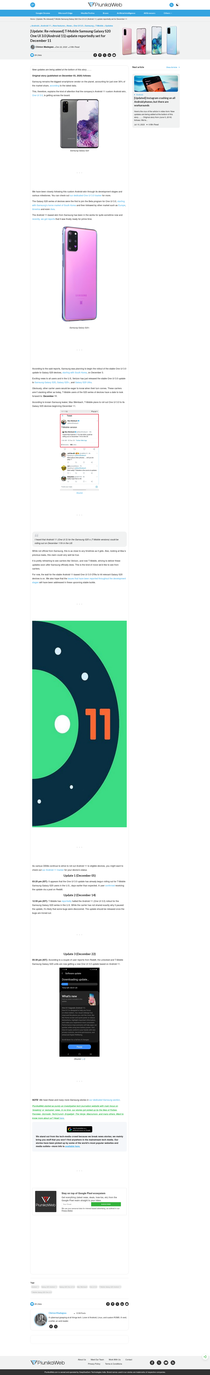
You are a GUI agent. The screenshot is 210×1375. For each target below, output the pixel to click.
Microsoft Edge (65, 13)
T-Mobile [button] (99, 25)
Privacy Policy (94, 1364)
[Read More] (156, 84)
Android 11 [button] (46, 25)
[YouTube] (166, 1362)
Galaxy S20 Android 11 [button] (49, 1287)
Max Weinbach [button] (82, 1287)
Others (167, 13)
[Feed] (173, 1362)
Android (139, 94)
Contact (128, 1359)
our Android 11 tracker (53, 869)
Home (32, 19)
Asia (52, 209)
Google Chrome (43, 13)
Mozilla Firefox (88, 13)
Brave (105, 13)
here (62, 1118)
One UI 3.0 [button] (78, 25)
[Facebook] (152, 1362)
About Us (82, 1359)
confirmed (110, 885)
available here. (72, 1146)
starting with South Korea (74, 372)
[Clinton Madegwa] (40, 1319)
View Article (171, 67)
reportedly (66, 901)
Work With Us (115, 1359)
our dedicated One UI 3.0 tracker (86, 195)
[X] (159, 1362)
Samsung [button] (89, 25)
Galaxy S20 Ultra (83, 382)
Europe (121, 205)
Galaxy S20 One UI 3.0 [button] (67, 1287)
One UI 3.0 (37, 95)
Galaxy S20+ (63, 382)
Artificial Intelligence (126, 13)
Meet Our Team (97, 1359)
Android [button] (35, 25)
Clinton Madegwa (45, 46)
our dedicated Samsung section (104, 1099)
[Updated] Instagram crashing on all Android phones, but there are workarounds (154, 101)
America (36, 209)
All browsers (149, 13)
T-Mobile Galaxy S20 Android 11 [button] (110, 1287)
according (54, 85)
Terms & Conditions (113, 1364)
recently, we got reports (43, 218)
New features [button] (59, 25)
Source (79, 492)
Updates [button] (109, 25)
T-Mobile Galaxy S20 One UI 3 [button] (42, 1292)
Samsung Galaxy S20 (45, 382)
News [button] (69, 25)
